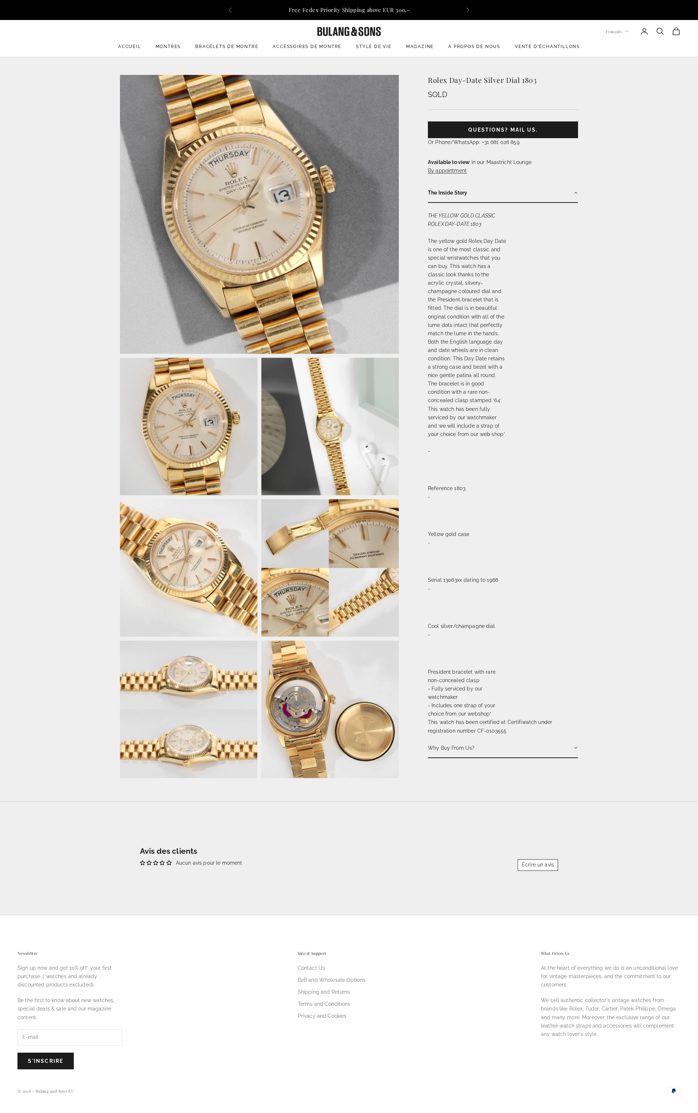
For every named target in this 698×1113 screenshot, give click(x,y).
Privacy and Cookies (322, 1016)
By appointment (447, 170)
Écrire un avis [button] (538, 865)
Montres (168, 46)
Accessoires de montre (307, 46)
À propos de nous (474, 46)
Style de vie (374, 46)
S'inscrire (45, 1061)
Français (614, 31)
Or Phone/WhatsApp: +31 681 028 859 (474, 142)
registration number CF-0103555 (467, 730)
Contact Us (311, 968)
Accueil (129, 46)
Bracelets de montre (226, 46)
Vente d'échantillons (547, 46)
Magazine (420, 46)
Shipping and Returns (324, 992)
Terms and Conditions (324, 1004)
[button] (503, 193)
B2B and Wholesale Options (332, 980)
